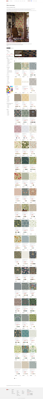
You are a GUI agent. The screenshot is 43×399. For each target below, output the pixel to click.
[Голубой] (12, 86)
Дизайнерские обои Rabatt (32, 290)
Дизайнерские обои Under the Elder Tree (25, 290)
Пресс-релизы (18, 392)
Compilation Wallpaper (26, 340)
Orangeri (17, 167)
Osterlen (32, 151)
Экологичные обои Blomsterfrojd (18, 306)
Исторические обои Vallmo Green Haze (18, 243)
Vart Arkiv (17, 88)
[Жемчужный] (9, 86)
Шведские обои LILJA (24, 133)
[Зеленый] (8, 90)
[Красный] (9, 88)
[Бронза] (8, 87)
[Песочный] (7, 86)
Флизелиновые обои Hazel (17, 70)
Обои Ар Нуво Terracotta (32, 196)
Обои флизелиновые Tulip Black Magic (33, 117)
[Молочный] (10, 87)
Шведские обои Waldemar (32, 70)
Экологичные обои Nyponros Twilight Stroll (33, 369)
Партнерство (18, 394)
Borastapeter (17, 73)
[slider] (6, 54)
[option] (10, 51)
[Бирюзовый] (10, 88)
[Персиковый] (12, 87)
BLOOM (17, 214)
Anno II (17, 151)
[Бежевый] (10, 92)
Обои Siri (23, 70)
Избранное (13, 391)
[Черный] (12, 90)
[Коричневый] (8, 86)
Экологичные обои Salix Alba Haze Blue (25, 243)
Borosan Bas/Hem (33, 340)
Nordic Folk (25, 261)
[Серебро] (10, 91)
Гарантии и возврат (18, 395)
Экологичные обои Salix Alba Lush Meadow (33, 243)
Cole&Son (25, 309)
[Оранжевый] (9, 91)
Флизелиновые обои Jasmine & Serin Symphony (33, 306)
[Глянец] (7, 87)
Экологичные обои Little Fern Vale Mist (25, 180)
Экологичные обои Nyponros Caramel (25, 369)
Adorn (17, 371)
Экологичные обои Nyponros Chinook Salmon (18, 196)
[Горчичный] (7, 90)
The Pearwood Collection (34, 167)
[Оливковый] (7, 91)
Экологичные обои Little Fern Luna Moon (18, 369)
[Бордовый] (7, 88)
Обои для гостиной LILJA (17, 133)
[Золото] (12, 91)
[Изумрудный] (9, 87)
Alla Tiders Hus (25, 167)
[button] (35, 75)
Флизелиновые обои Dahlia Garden (18, 117)
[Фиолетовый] (12, 88)
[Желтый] (8, 88)
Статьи (17, 393)
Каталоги (12, 392)
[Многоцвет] (9, 92)
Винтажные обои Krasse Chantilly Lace (33, 180)
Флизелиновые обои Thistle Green (25, 117)
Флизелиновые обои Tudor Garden (25, 306)
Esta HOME (25, 199)
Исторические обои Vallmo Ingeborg (18, 180)
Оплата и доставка (13, 393)
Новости (17, 391)
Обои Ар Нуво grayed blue (24, 196)
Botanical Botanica (18, 324)
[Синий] (8, 92)
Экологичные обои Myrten (17, 290)
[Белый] (9, 90)
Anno (32, 88)
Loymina (32, 120)
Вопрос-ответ (23, 391)
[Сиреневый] (10, 86)
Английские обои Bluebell (24, 353)
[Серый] (8, 91)
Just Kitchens (33, 324)
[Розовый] (10, 90)
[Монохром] (7, 92)
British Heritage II (18, 340)
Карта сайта (23, 393)
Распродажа (23, 392)
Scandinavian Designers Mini (26, 88)
